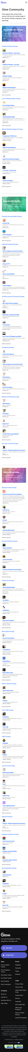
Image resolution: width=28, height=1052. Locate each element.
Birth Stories (6, 377)
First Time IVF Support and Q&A (12, 336)
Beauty (5, 520)
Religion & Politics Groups (10, 834)
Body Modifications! (9, 530)
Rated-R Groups (7, 816)
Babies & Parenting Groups (10, 397)
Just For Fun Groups (8, 766)
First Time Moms (7, 387)
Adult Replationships (9, 117)
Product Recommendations (11, 434)
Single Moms (6, 661)
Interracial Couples (8, 620)
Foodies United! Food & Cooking (12, 569)
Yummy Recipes (7, 559)
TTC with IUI (6, 325)
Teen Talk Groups (7, 710)
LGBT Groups (6, 736)
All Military (6, 610)
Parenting (5, 413)
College (5, 700)
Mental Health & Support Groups (12, 129)
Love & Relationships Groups (11, 98)
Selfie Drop (6, 510)
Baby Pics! (6, 424)
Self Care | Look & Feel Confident (12, 494)
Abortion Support (8, 180)
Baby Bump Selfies (8, 772)
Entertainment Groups (9, 868)
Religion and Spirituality (10, 851)
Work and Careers (8, 690)
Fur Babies (6, 600)
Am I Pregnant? (7, 234)
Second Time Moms (8, 638)
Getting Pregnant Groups (10, 244)
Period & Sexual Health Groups (12, 216)
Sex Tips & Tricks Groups (10, 443)
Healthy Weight (7, 76)
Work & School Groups (9, 683)
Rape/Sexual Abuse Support (11, 159)
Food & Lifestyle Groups (9, 541)
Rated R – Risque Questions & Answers (14, 450)
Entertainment (7, 875)
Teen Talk (5, 727)
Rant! (4, 784)
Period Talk (6, 223)
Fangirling (6, 717)
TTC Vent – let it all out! (9, 170)
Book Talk (5, 905)
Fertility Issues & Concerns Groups (13, 296)
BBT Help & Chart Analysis (10, 303)
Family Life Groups (8, 580)
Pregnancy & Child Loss (10, 136)
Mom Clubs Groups (8, 631)
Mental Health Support (9, 87)
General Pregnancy (8, 354)
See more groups (6, 95)
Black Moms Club (8, 672)
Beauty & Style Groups (9, 487)
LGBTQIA (5, 743)
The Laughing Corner (9, 805)
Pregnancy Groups (8, 347)
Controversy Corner (9, 841)
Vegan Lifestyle (7, 548)
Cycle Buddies (7, 285)
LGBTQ (5, 755)
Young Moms (6, 649)
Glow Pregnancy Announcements (13, 251)
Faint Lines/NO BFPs (9, 274)
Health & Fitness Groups (10, 46)
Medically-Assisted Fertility (11, 315)
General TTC (6, 264)
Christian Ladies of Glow (10, 860)
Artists (5, 893)
